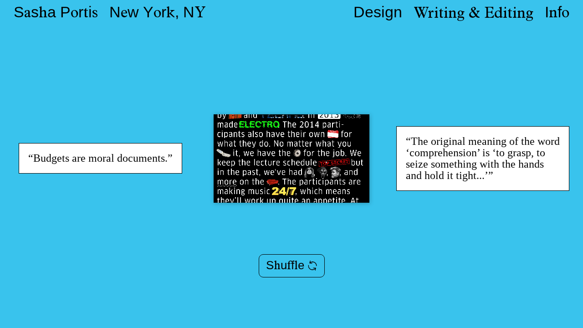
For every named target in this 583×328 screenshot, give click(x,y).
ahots (56, 14)
